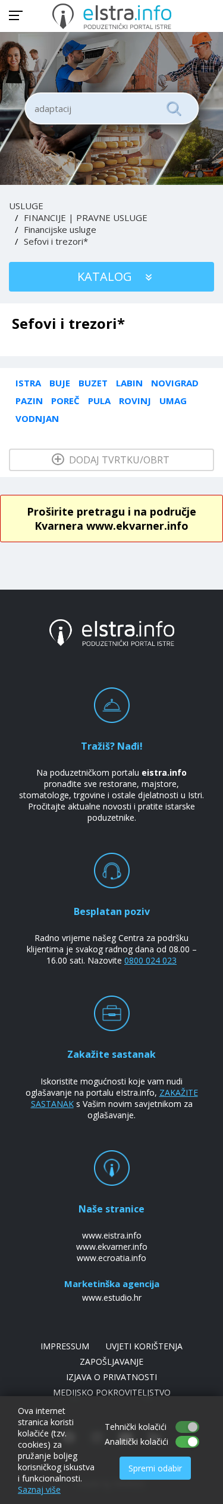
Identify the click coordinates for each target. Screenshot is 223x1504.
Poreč (65, 401)
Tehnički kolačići (136, 1426)
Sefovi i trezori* (56, 241)
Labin (129, 383)
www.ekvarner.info (111, 1246)
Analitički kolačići (136, 1441)
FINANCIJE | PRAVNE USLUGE (85, 217)
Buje (59, 383)
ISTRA (28, 383)
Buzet (93, 383)
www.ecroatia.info (111, 1257)
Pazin (29, 401)
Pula (99, 401)
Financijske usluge (60, 229)
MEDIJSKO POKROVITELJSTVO (112, 1392)
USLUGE (26, 206)
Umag (173, 401)
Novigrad (175, 383)
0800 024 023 (150, 960)
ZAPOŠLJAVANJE (111, 1361)
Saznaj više (39, 1489)
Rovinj (135, 401)
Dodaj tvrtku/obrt (118, 459)
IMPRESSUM (64, 1346)
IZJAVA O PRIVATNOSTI (111, 1377)
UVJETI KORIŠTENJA (144, 1346)
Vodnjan (37, 418)
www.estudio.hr (112, 1297)
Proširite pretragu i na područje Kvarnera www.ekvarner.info (111, 518)
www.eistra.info (112, 1235)
